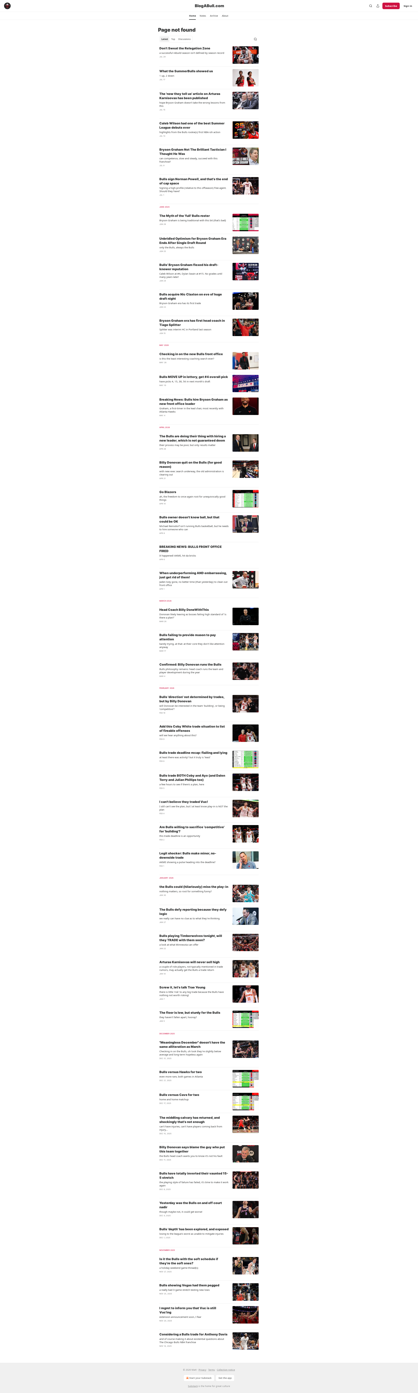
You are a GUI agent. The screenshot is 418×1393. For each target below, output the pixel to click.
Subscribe (391, 6)
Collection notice (226, 1369)
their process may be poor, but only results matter (187, 445)
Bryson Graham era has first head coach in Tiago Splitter (192, 323)
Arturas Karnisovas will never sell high (189, 962)
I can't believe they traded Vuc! (183, 802)
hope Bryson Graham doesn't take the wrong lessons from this (192, 104)
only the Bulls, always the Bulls (176, 247)
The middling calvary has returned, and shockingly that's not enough (189, 1120)
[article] (209, 55)
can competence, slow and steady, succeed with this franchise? (188, 160)
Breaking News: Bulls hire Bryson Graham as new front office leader (193, 402)
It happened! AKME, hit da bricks (177, 555)
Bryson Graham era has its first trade (180, 303)
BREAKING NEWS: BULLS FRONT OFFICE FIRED (190, 549)
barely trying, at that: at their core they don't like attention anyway (191, 645)
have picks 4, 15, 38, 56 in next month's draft (184, 381)
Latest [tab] (164, 39)
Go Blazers (167, 492)
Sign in (408, 6)
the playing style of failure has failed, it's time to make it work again (193, 1184)
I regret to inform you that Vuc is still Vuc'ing (187, 1310)
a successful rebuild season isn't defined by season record (191, 52)
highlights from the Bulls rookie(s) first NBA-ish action (189, 132)
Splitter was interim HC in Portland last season (185, 329)
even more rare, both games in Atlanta (181, 1076)
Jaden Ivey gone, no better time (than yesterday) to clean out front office (193, 583)
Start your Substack (200, 1377)
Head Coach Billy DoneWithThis (184, 610)
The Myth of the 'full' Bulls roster (184, 216)
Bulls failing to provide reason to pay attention (187, 637)
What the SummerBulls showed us (186, 71)
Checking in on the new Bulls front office (191, 354)
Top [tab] (173, 39)
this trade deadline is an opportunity (179, 835)
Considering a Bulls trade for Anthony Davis (193, 1334)
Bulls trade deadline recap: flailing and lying (193, 753)
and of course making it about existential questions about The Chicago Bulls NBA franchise (191, 1340)
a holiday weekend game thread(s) (178, 1267)
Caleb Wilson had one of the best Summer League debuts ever (192, 125)
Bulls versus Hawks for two (180, 1072)
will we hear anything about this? (178, 735)
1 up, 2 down (166, 75)
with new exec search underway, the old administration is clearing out (191, 473)
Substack (193, 1386)
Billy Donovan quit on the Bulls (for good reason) (190, 465)
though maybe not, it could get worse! (180, 1211)
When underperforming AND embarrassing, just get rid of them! (193, 575)
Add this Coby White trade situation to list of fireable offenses (192, 729)
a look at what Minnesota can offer (178, 944)
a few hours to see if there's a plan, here (181, 784)
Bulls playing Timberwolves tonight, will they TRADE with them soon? (190, 938)
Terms (211, 1369)
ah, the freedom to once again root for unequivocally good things (192, 498)
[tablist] (176, 39)
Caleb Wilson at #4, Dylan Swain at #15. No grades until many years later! (190, 275)
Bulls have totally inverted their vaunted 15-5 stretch (193, 1176)
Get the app (225, 1377)
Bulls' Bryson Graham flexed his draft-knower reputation (188, 267)
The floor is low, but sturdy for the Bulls (189, 1013)
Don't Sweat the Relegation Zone (184, 48)
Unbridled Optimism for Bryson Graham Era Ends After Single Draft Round (192, 241)
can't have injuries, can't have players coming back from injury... (190, 1128)
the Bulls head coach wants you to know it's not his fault (190, 1156)
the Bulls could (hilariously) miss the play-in (193, 887)
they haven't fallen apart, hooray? (178, 1017)
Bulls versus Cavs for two (179, 1095)
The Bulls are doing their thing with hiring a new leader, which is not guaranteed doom (192, 438)
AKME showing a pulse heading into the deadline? (187, 862)
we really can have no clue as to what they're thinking (189, 918)
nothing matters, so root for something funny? (185, 891)
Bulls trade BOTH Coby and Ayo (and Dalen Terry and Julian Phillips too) (192, 778)
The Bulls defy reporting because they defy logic (193, 912)
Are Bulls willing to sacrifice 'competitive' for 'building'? (192, 829)
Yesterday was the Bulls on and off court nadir (190, 1205)
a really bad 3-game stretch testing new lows (184, 1289)
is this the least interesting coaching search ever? (186, 358)
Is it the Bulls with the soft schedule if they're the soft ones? (188, 1261)
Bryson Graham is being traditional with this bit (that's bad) (192, 220)
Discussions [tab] (184, 39)
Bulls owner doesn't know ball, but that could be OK (189, 519)
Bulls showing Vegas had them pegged (189, 1285)
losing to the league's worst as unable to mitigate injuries (191, 1233)
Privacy (202, 1369)
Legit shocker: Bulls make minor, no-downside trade (187, 855)
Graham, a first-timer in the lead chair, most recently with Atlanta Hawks (191, 410)
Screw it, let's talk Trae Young (182, 987)
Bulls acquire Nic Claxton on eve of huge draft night (190, 297)
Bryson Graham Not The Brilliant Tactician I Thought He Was (192, 152)
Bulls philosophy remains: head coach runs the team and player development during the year (191, 670)
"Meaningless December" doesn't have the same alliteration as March (192, 1045)
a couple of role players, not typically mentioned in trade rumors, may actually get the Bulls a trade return (191, 968)
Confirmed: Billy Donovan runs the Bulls (190, 664)
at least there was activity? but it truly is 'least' (184, 757)
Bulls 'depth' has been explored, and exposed (194, 1229)
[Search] (370, 6)
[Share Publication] (378, 6)
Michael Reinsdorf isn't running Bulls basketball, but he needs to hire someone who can (194, 527)
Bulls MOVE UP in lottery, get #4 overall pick (193, 377)
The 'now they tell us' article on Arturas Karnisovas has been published (189, 96)
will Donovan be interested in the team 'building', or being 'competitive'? (192, 707)
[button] (192, 16)
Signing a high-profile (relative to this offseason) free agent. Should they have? (192, 189)
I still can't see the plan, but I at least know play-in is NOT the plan (193, 808)
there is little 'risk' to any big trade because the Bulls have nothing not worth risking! (191, 993)
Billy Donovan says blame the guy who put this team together (192, 1149)
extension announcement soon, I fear (180, 1316)
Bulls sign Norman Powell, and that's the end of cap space (193, 181)
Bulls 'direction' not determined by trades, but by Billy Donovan (191, 699)
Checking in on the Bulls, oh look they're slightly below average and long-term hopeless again (190, 1053)
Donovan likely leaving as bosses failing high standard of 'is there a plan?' (192, 616)
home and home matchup (174, 1099)
